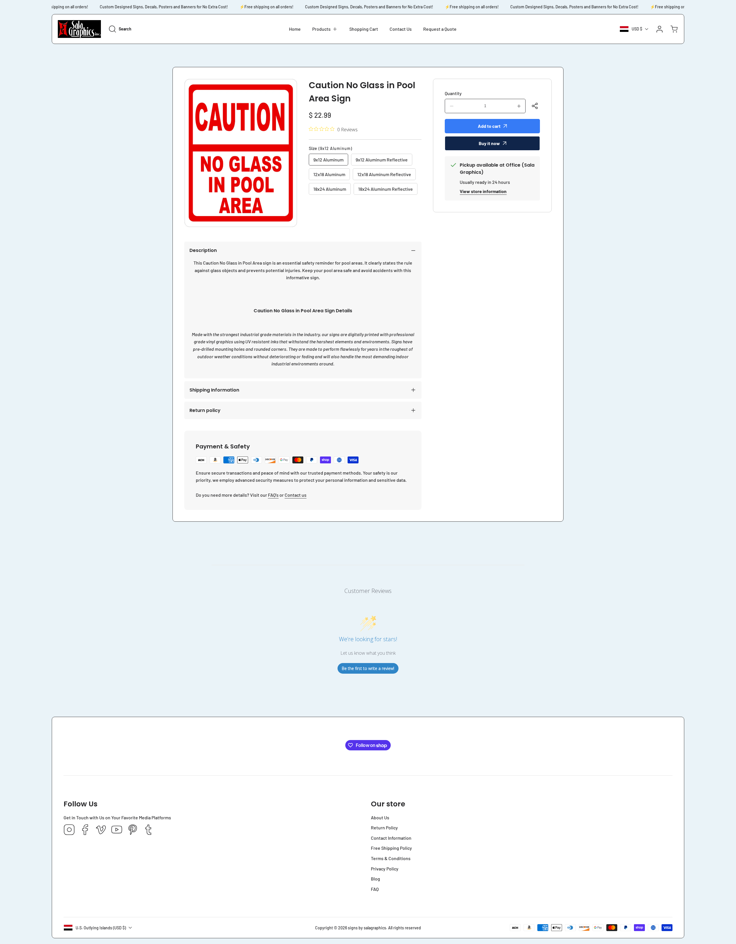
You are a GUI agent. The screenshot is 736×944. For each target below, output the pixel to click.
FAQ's (273, 495)
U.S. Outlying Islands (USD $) (101, 927)
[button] (325, 29)
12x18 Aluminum (329, 174)
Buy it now (489, 143)
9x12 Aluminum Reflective (382, 159)
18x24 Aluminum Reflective (385, 189)
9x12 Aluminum (328, 159)
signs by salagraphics (367, 927)
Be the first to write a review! (368, 668)
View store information (483, 191)
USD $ (637, 28)
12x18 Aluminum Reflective (384, 174)
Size (330, 148)
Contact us (295, 495)
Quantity (453, 93)
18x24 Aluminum (329, 189)
